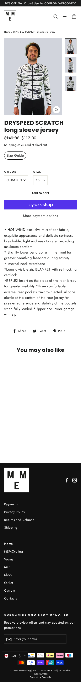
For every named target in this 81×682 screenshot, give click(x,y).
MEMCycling (13, 551)
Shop (8, 574)
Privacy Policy (14, 512)
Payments (11, 504)
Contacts (10, 598)
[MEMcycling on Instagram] (74, 480)
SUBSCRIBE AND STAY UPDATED (36, 615)
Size (37, 171)
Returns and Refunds (19, 519)
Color (10, 171)
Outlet (8, 582)
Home (7, 31)
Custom (9, 590)
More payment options (40, 215)
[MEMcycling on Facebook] (67, 480)
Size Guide (15, 155)
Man (7, 567)
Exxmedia (46, 677)
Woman (9, 559)
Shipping (10, 145)
